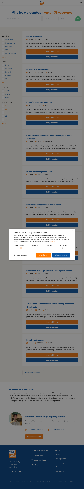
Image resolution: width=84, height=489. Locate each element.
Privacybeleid (53, 241)
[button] (21, 255)
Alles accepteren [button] (61, 255)
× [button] (72, 230)
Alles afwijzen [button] (43, 255)
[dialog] (42, 244)
